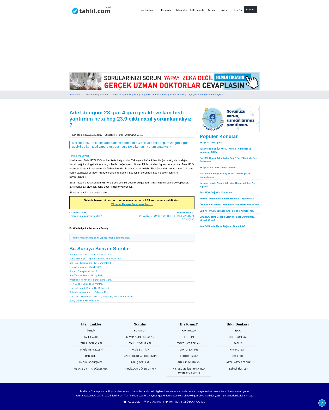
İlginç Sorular (140, 362)
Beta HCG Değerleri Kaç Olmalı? (217, 192)
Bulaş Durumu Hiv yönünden (84, 300)
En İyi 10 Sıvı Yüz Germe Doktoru (218, 167)
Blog (238, 330)
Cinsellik (238, 356)
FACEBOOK (133, 401)
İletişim (189, 337)
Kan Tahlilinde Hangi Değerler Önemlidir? (222, 226)
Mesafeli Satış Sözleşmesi (91, 368)
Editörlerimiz (189, 356)
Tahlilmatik (181, 10)
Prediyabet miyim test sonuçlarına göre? (90, 279)
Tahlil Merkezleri (91, 349)
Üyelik (224, 10)
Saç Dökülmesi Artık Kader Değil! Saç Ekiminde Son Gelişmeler (228, 160)
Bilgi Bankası (147, 10)
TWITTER (174, 401)
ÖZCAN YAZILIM (195, 401)
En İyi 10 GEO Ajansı (211, 142)
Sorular (212, 10)
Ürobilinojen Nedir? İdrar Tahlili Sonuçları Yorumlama (229, 204)
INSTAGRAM (153, 401)
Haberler (91, 356)
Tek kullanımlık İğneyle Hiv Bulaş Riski (89, 288)
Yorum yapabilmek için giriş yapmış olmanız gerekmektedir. (101, 238)
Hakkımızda (165, 10)
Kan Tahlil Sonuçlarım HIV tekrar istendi (90, 263)
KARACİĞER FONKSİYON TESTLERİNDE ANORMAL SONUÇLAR (166, 216)
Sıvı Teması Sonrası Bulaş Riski (86, 275)
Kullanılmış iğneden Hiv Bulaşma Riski (89, 292)
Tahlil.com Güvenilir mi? (140, 368)
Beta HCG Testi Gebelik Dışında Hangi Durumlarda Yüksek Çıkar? (227, 219)
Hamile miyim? (140, 349)
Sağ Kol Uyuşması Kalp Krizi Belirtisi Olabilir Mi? (227, 211)
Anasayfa (74, 94)
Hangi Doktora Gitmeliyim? (140, 356)
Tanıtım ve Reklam (188, 343)
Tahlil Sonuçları (197, 10)
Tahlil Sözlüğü (237, 337)
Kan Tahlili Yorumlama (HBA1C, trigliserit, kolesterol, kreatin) (101, 296)
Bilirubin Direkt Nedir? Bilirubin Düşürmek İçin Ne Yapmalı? (227, 185)
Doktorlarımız (189, 349)
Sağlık (238, 343)
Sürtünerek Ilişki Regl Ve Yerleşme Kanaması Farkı (95, 258)
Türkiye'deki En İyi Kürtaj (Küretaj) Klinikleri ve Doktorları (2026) (225, 150)
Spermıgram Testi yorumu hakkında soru (90, 254)
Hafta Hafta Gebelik (238, 362)
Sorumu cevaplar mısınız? (83, 271)
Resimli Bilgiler (238, 368)
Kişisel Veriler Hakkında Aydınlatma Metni (189, 371)
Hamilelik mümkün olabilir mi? (85, 267)
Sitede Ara (237, 10)
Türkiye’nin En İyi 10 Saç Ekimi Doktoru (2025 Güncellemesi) (225, 175)
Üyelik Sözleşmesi (91, 362)
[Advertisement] (164, 47)
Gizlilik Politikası (189, 362)
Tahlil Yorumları (140, 343)
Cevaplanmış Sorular (140, 337)
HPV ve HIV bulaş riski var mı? (86, 284)
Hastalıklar (237, 349)
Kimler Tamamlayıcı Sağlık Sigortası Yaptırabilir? (227, 198)
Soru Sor (250, 9)
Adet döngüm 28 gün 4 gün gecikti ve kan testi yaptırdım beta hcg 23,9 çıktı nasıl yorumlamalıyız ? (168, 94)
